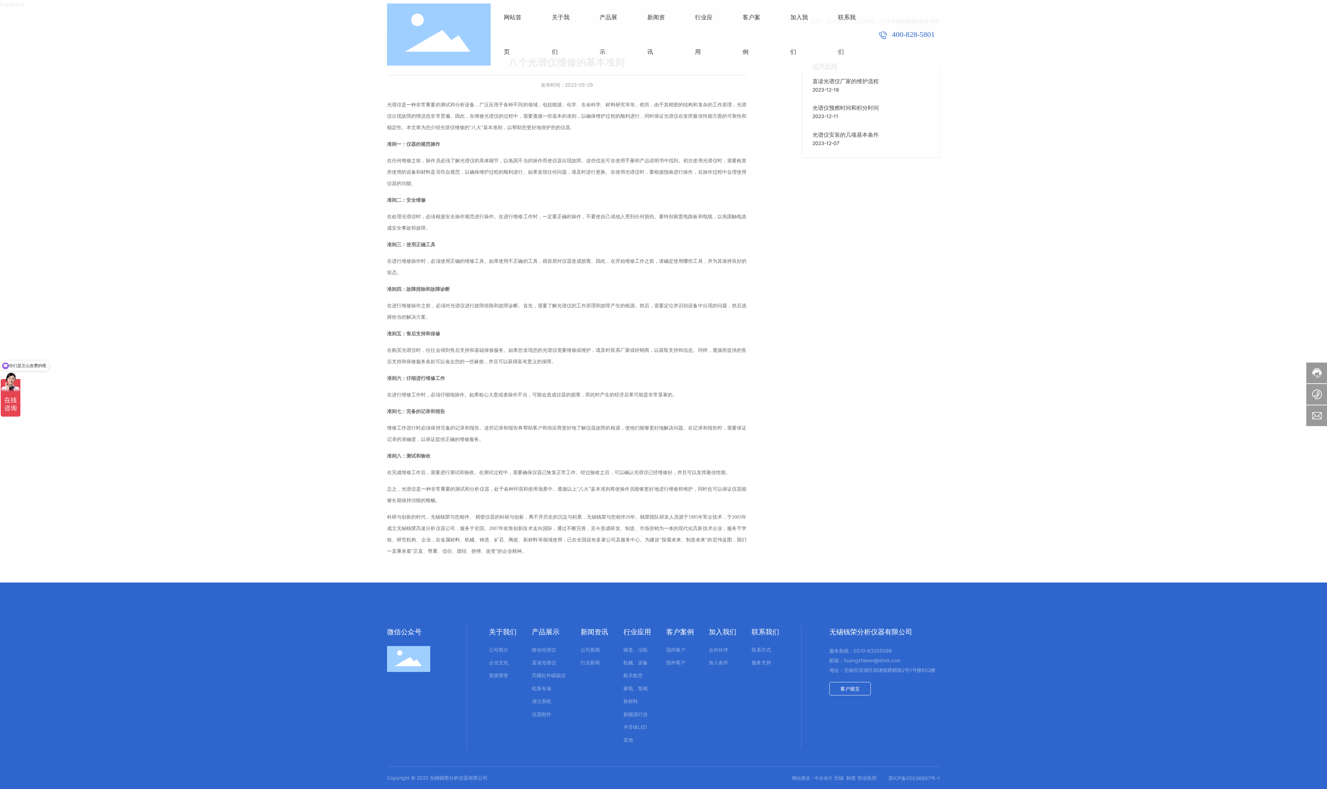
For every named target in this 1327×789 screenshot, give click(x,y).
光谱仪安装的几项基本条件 (845, 135)
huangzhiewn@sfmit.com (872, 660)
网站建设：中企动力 (812, 778)
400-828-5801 (912, 34)
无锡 (839, 778)
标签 (851, 778)
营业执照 (867, 778)
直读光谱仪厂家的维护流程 (845, 81)
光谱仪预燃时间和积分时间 (845, 108)
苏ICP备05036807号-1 (914, 778)
